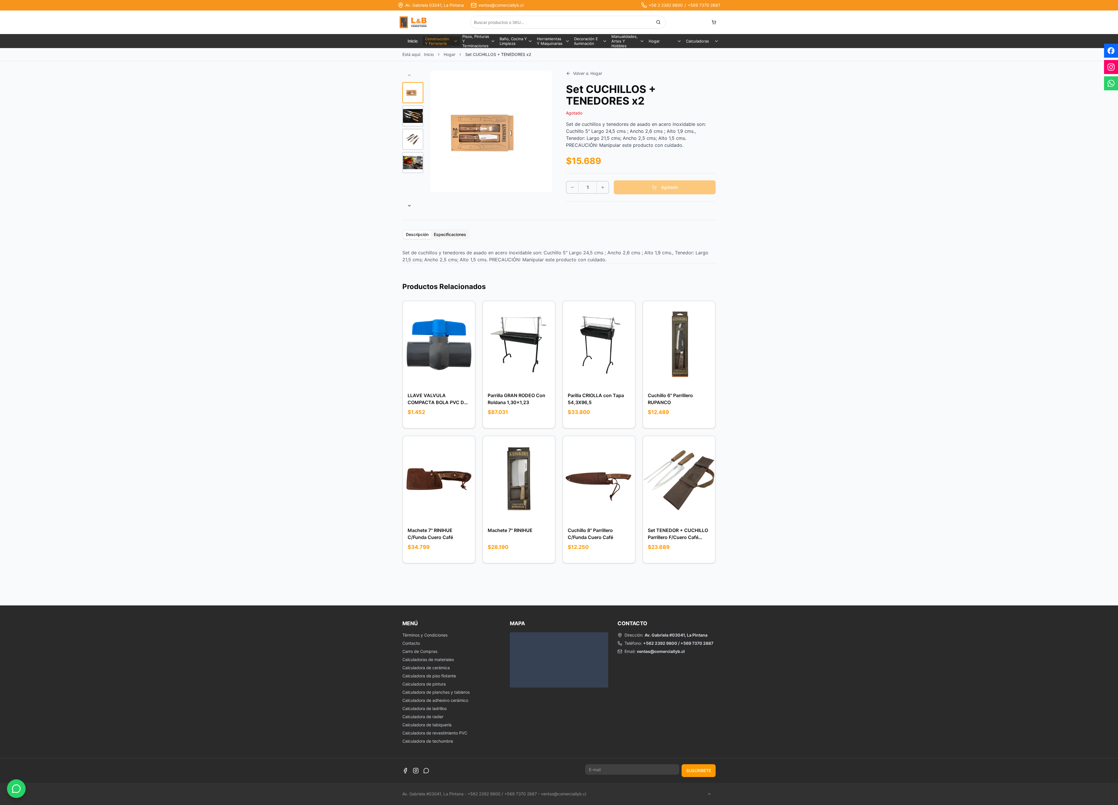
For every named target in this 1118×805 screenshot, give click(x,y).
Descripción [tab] (417, 234)
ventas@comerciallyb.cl (500, 5)
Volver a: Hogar (587, 73)
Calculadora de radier (422, 716)
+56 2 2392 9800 (666, 5)
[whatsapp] (1111, 83)
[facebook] (1111, 51)
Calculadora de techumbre (427, 741)
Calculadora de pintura (424, 683)
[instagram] (1111, 67)
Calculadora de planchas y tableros (436, 692)
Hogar (449, 54)
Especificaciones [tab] (450, 234)
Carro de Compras (419, 651)
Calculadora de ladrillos (424, 708)
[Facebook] (405, 771)
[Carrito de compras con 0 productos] (713, 22)
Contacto (411, 643)
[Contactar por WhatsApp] (16, 788)
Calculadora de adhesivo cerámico (435, 700)
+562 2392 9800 (660, 643)
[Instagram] (416, 771)
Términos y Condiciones (424, 635)
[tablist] (436, 234)
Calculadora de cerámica (426, 667)
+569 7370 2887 (704, 5)
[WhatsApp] (426, 771)
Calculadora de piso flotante (429, 675)
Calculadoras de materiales (428, 659)
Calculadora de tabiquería (427, 724)
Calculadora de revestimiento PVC (434, 732)
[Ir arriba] (709, 794)
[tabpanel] (559, 256)
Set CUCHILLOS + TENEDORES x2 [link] (498, 54)
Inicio (413, 40)
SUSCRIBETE (698, 770)
